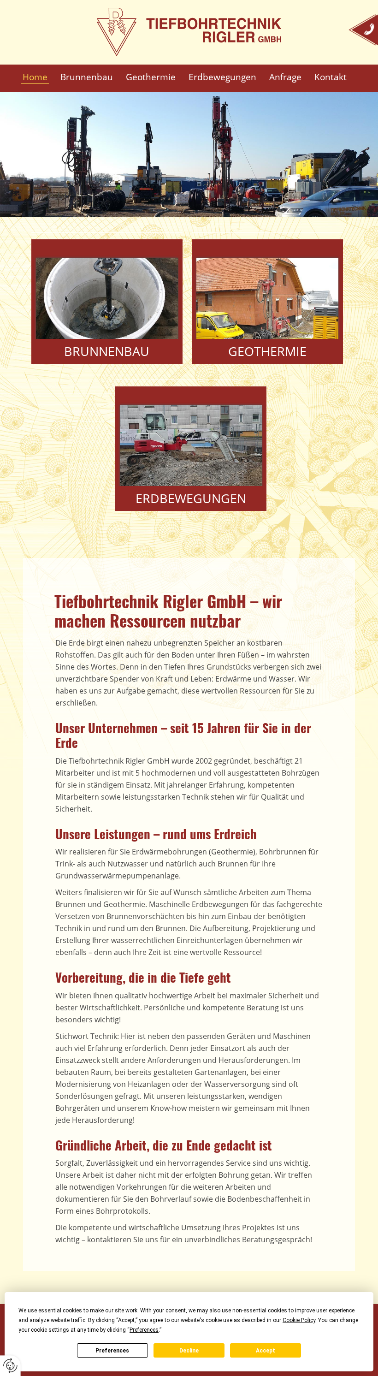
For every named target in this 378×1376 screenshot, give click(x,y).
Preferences (112, 1350)
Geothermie (267, 351)
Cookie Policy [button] (299, 1320)
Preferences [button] (144, 1330)
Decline (189, 1350)
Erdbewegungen (191, 498)
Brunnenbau (106, 351)
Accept (265, 1350)
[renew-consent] (10, 1365)
